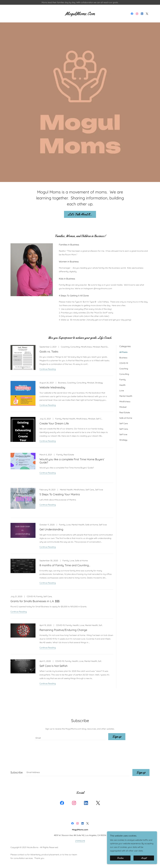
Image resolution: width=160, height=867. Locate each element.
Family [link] (122, 379)
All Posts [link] (123, 352)
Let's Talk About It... (80, 214)
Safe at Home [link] (125, 418)
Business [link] (123, 357)
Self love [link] (123, 434)
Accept (144, 858)
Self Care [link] (123, 423)
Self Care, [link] (123, 429)
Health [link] (122, 385)
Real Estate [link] (124, 412)
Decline (120, 858)
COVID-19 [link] (123, 363)
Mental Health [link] (125, 396)
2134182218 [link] (80, 841)
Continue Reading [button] (48, 369)
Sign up (116, 737)
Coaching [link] (123, 368)
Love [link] (121, 390)
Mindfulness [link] (124, 401)
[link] (80, 14)
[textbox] (70, 736)
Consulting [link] (124, 374)
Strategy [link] (123, 440)
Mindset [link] (122, 407)
